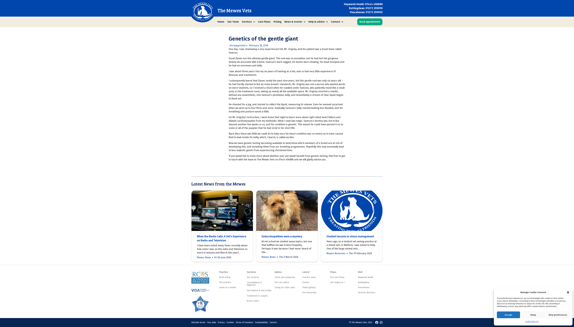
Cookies (230, 322)
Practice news (309, 277)
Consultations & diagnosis (254, 283)
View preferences (558, 315)
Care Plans (264, 21)
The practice (225, 282)
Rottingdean (363, 282)
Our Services (253, 277)
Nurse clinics (253, 301)
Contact (335, 21)
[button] (568, 292)
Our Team (233, 21)
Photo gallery (309, 287)
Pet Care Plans (337, 277)
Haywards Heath (365, 277)
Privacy (221, 322)
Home (220, 21)
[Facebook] (376, 322)
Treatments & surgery (257, 296)
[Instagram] (381, 322)
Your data (211, 322)
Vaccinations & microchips (259, 290)
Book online (225, 277)
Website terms (198, 322)
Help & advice (316, 21)
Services (247, 21)
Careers (273, 322)
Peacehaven (363, 287)
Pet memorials (309, 292)
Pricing (277, 21)
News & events (293, 21)
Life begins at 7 (337, 282)
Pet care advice (282, 282)
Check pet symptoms (285, 277)
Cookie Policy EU (531, 322)
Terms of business (244, 322)
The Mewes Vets (234, 10)
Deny (533, 315)
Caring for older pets (285, 287)
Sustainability (261, 322)
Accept (508, 315)
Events (305, 282)
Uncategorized (237, 45)
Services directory (366, 292)
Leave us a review (227, 287)
